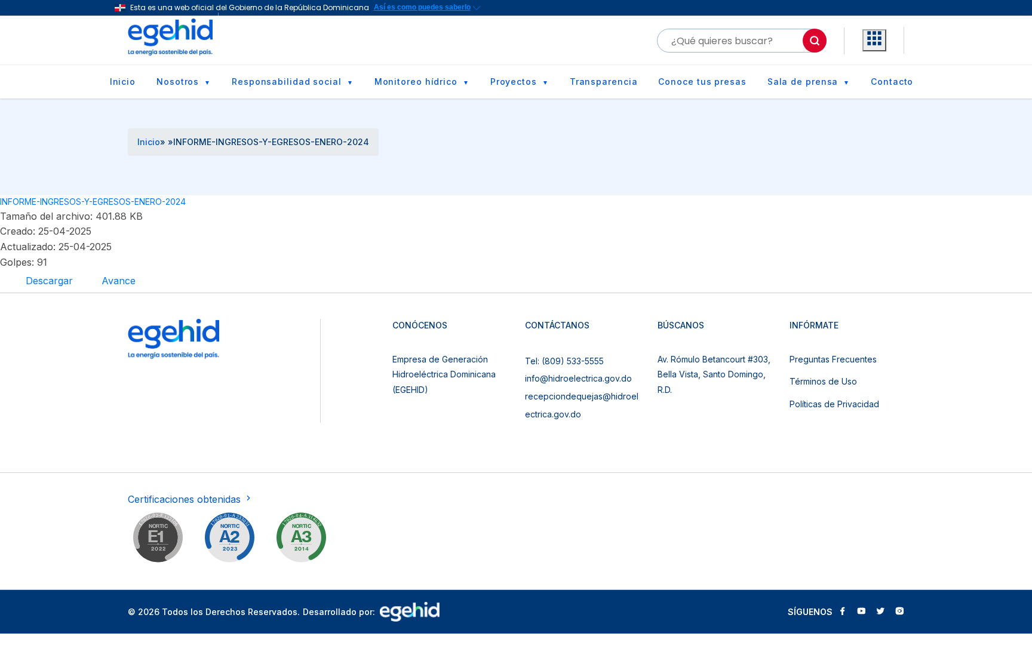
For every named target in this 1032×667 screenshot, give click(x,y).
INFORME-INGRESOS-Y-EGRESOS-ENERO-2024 (93, 201)
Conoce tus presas (702, 81)
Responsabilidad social (287, 81)
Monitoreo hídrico (415, 81)
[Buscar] (815, 41)
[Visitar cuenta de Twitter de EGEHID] (880, 612)
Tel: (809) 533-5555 (564, 361)
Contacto (892, 81)
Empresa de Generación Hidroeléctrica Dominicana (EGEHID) (444, 374)
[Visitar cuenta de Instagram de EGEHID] (899, 612)
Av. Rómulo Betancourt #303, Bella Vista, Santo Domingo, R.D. (714, 374)
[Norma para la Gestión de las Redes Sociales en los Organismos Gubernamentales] (158, 540)
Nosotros (177, 81)
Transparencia (604, 81)
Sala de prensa (802, 81)
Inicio (123, 81)
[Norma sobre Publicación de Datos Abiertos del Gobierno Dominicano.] (301, 540)
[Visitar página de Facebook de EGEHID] (842, 612)
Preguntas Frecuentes (833, 359)
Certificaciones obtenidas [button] (186, 499)
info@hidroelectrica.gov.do (578, 378)
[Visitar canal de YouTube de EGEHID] (861, 612)
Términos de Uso (823, 381)
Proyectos (513, 81)
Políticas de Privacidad (834, 404)
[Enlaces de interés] (874, 40)
